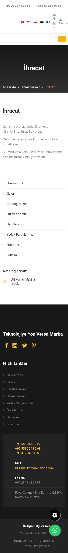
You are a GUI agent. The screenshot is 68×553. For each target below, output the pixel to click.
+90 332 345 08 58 (27, 453)
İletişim (12, 255)
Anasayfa (9, 87)
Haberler (13, 245)
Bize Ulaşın (14, 424)
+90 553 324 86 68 (27, 448)
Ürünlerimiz (15, 224)
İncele (15, 283)
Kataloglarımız (17, 204)
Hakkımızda (15, 183)
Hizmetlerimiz (30, 87)
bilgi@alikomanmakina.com (34, 468)
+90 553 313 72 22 (27, 444)
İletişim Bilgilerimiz (36, 526)
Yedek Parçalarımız (20, 234)
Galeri (11, 193)
